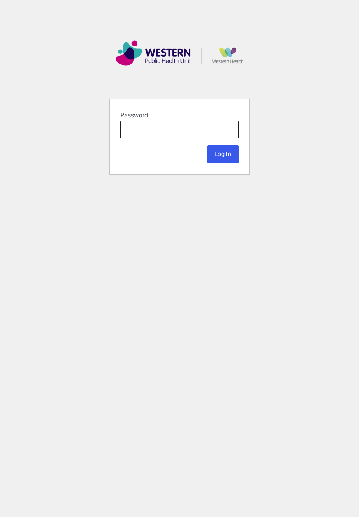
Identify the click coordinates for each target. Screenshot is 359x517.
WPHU (179, 53)
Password (134, 115)
